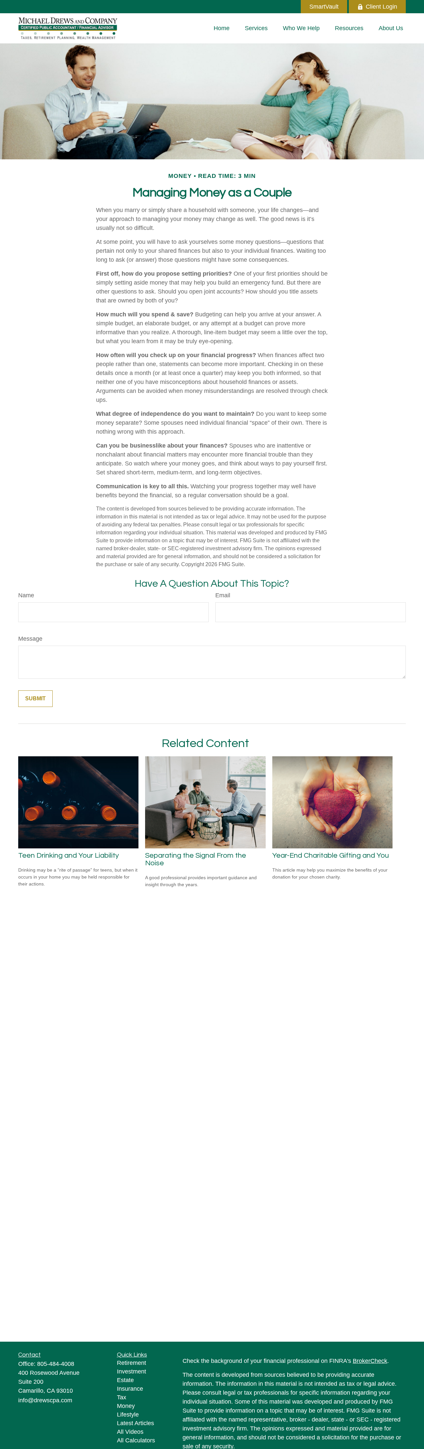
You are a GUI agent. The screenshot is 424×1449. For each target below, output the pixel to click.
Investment (131, 1371)
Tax (121, 1397)
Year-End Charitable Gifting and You (330, 855)
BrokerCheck (370, 1361)
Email (222, 595)
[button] (221, 28)
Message (30, 638)
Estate (125, 1380)
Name (26, 595)
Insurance (130, 1388)
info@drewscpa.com (45, 1400)
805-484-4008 (55, 1364)
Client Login (381, 6)
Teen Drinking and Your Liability (68, 855)
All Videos (130, 1431)
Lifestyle (128, 1414)
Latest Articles (135, 1423)
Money (126, 1406)
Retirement (131, 1363)
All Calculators (136, 1440)
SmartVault (324, 6)
